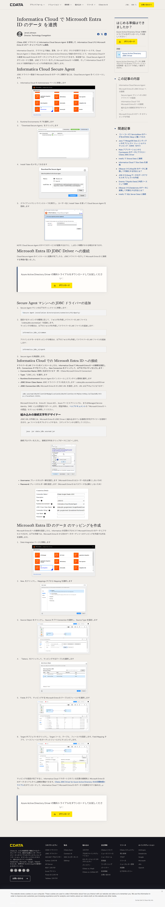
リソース (123, 861)
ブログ (122, 857)
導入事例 (123, 854)
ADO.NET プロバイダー (53, 857)
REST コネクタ (50, 868)
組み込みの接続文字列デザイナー (133, 109)
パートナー (86, 865)
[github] (23, 870)
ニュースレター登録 (127, 864)
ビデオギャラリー (126, 871)
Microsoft (142, 861)
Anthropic (142, 850)
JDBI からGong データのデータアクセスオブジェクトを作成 (133, 176)
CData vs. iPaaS (88, 869)
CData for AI (103, 5)
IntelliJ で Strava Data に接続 (130, 158)
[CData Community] (27, 870)
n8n (140, 864)
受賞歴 (103, 861)
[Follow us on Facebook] (98, 34)
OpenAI (141, 868)
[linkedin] (11, 870)
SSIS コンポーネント (71, 857)
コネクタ (85, 850)
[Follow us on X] (102, 34)
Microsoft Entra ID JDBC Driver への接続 (132, 90)
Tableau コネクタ (51, 878)
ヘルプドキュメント (77, 406)
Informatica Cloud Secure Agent (132, 85)
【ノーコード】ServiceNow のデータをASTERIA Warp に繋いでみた (133, 135)
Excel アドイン (50, 871)
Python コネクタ (51, 861)
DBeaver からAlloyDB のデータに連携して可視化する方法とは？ (133, 170)
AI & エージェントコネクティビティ (90, 860)
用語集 (122, 868)
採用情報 (104, 871)
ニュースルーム (106, 857)
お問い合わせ (145, 5)
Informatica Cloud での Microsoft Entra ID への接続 (132, 102)
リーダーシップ (106, 864)
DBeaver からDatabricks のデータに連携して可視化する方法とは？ (133, 189)
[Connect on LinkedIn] (105, 34)
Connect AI (68, 854)
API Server (49, 864)
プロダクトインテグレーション (90, 855)
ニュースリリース (107, 854)
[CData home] (18, 5)
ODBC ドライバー (51, 850)
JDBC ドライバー (51, 854)
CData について (107, 850)
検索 (132, 5)
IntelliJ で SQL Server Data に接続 (132, 194)
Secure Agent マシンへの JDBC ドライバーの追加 (134, 96)
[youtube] (19, 870)
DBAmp (66, 861)
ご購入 (127, 5)
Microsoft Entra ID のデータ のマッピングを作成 (133, 115)
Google (141, 857)
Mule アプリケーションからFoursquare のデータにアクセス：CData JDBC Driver (132, 152)
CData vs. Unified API (90, 872)
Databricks (143, 854)
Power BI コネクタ (51, 875)
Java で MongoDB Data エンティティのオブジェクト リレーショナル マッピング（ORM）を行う (133, 143)
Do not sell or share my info (144, 900)
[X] (15, 870)
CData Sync (68, 850)
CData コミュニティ (127, 850)
